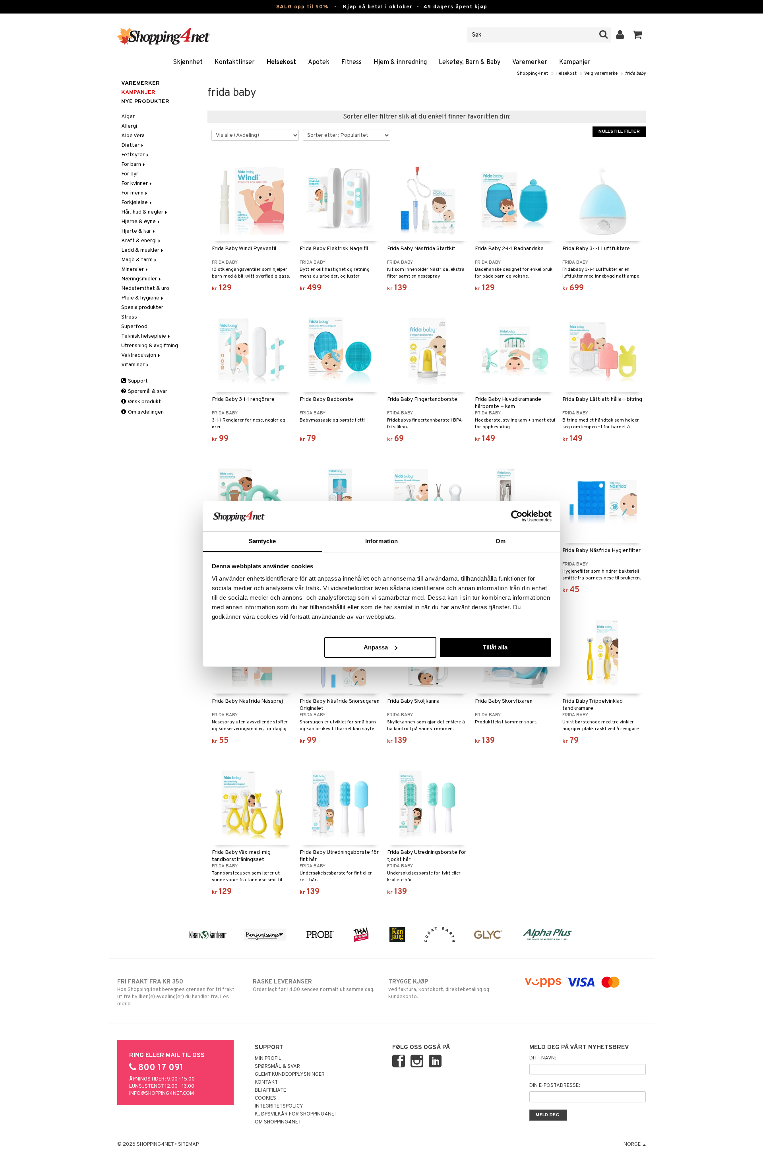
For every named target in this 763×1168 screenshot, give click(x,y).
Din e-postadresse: (554, 1085)
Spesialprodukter (142, 307)
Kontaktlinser (235, 62)
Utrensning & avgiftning (149, 345)
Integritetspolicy (279, 1106)
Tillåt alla (495, 647)
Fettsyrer (133, 155)
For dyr (129, 174)
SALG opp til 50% (302, 7)
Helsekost (281, 62)
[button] (637, 35)
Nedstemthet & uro (145, 288)
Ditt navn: (542, 1058)
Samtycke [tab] (262, 541)
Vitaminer (133, 364)
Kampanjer (575, 62)
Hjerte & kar (136, 231)
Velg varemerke (601, 73)
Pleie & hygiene (141, 298)
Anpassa (376, 647)
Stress (129, 317)
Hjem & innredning (400, 62)
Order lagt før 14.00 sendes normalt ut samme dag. (313, 985)
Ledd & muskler (141, 250)
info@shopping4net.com (161, 1093)
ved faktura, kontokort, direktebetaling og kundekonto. (438, 989)
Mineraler (133, 269)
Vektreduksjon (139, 355)
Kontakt (266, 1082)
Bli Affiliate (270, 1090)
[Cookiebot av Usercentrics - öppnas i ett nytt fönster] (517, 516)
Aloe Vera (133, 135)
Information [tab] (381, 541)
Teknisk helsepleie (144, 336)
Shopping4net (532, 73)
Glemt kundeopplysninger (290, 1074)
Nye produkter (145, 101)
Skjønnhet (188, 62)
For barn (131, 164)
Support (137, 381)
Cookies (265, 1098)
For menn (133, 193)
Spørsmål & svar (147, 391)
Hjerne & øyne (139, 221)
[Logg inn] (620, 35)
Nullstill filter (619, 131)
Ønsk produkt (144, 401)
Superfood (134, 326)
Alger (128, 116)
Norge (633, 1144)
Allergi (129, 126)
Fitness (351, 62)
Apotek (318, 62)
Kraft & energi (139, 240)
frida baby (635, 73)
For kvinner (135, 183)
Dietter (131, 145)
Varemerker (529, 62)
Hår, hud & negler (143, 212)
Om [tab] (500, 541)
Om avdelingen (145, 412)
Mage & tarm (137, 260)
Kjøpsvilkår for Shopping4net (296, 1114)
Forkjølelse (135, 202)
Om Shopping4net (278, 1122)
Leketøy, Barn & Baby (469, 62)
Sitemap (188, 1144)
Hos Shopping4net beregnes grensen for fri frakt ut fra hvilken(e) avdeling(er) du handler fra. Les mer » (175, 992)
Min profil (268, 1058)
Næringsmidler (139, 279)
